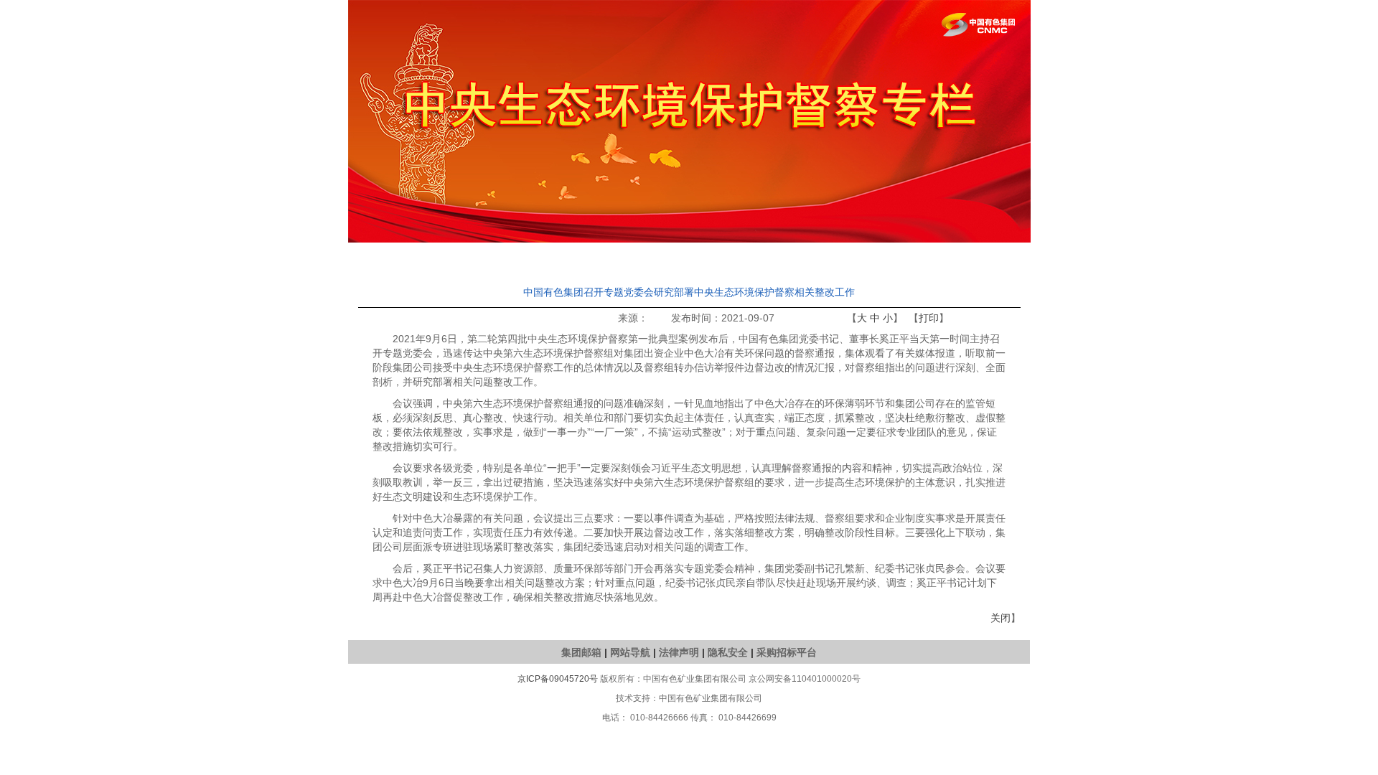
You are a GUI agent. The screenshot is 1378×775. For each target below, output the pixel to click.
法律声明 (679, 652)
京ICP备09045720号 (557, 679)
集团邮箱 (581, 652)
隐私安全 (728, 652)
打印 (929, 318)
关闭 (1000, 618)
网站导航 (630, 652)
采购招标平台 (786, 652)
